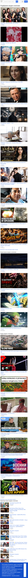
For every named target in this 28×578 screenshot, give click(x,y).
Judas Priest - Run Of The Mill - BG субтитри (9, 23)
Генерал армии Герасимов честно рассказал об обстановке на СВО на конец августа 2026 (14, 434)
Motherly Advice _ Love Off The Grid (7, 413)
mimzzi (11, 551)
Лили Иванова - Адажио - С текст (7, 123)
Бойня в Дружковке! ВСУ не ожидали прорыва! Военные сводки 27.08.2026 (13, 393)
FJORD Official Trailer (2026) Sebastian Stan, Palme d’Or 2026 (18, 549)
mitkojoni (2, 24)
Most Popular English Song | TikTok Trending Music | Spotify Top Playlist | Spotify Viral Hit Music (18, 537)
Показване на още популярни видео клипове (9, 249)
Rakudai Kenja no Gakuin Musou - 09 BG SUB (9, 269)
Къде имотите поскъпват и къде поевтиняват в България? (12, 495)
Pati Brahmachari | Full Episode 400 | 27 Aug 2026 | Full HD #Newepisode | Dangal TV (18, 560)
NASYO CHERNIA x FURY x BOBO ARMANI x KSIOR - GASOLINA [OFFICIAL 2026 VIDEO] (14, 245)
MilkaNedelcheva (4, 414)
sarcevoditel (3, 395)
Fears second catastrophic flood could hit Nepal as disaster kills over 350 (14, 352)
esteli (2, 246)
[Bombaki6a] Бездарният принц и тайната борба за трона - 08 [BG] (14, 289)
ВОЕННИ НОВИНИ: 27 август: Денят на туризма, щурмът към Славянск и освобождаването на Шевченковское (13, 475)
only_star (2, 496)
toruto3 (2, 329)
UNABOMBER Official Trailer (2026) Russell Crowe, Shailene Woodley (14, 103)
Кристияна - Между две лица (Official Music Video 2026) (12, 82)
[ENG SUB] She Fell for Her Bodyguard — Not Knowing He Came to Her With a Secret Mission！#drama (13, 184)
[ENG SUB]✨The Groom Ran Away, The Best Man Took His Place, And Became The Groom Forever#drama (18, 543)
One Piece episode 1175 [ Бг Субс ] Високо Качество (11, 328)
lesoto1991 (3, 44)
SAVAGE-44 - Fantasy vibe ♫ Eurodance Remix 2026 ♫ (11, 142)
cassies (2, 185)
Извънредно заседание (14, 530)
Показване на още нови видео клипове (8, 499)
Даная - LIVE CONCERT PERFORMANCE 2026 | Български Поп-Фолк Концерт (13, 163)
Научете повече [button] (15, 575)
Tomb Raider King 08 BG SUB (6, 62)
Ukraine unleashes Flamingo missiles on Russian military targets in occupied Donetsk (13, 224)
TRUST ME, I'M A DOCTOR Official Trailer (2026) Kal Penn (12, 203)
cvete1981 (3, 205)
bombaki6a (3, 290)
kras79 (2, 83)
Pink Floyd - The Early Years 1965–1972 (8, 42)
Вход (26, 1)
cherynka (2, 353)
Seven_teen (3, 374)
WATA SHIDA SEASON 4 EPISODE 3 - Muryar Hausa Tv (18, 521)
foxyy (11, 517)
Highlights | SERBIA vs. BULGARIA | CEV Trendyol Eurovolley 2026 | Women (14, 372)
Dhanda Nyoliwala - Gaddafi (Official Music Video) (18, 515)
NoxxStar (2, 63)
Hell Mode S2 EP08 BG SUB (6, 308)
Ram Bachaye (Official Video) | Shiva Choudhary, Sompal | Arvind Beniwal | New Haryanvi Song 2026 (18, 509)
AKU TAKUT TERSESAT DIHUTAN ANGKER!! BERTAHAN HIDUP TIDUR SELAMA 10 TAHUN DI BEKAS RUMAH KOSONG (13, 454)
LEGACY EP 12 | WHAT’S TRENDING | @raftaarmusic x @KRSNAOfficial (17, 526)
